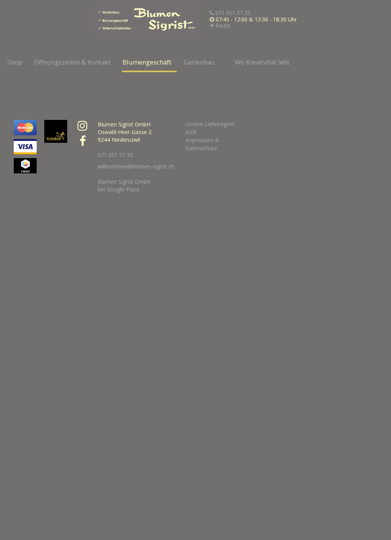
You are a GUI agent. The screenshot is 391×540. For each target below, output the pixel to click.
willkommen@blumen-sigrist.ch (136, 166)
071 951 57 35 (232, 12)
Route (222, 25)
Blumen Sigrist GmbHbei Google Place (124, 185)
